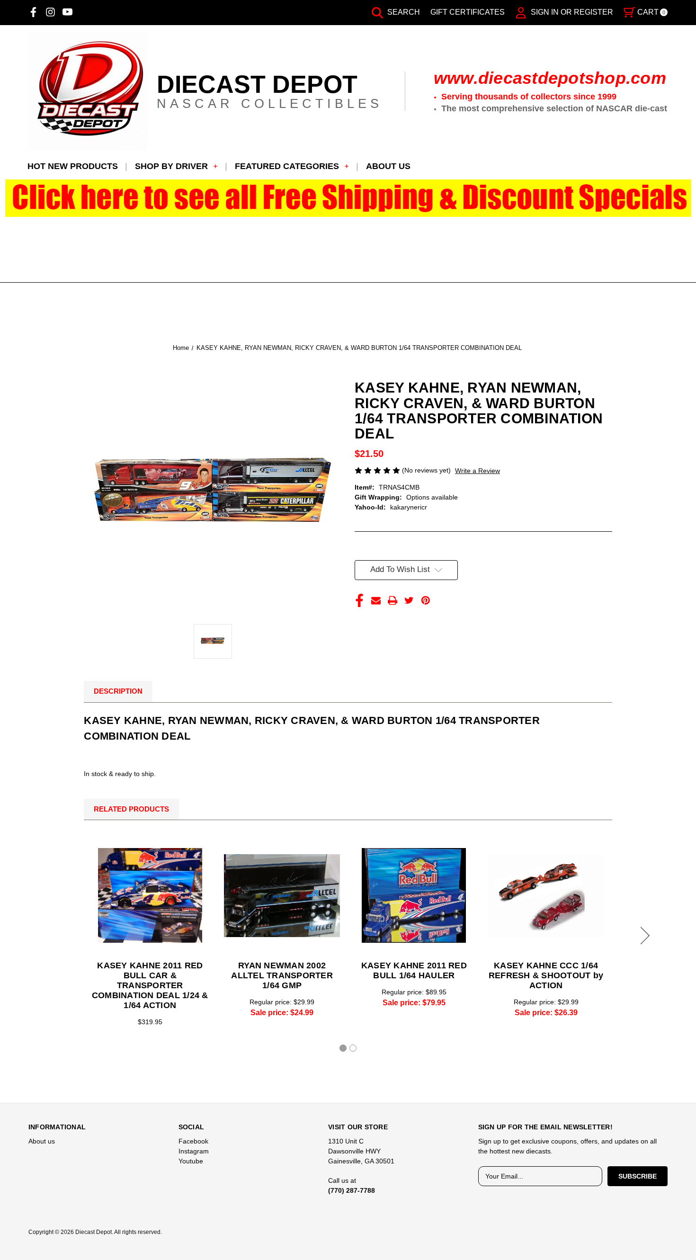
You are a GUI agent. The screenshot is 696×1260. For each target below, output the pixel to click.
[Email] (376, 600)
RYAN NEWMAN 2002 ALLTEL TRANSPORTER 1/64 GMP (282, 975)
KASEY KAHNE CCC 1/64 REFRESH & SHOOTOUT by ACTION (546, 975)
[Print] (392, 600)
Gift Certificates (467, 12)
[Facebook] (33, 12)
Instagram (193, 1151)
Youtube (190, 1161)
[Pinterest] (425, 600)
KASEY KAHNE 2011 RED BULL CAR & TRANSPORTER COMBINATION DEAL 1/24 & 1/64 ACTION (150, 985)
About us (388, 166)
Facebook (193, 1141)
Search (402, 12)
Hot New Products (72, 166)
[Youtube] (67, 12)
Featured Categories (287, 166)
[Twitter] (409, 600)
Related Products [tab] (131, 809)
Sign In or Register (571, 12)
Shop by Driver (171, 166)
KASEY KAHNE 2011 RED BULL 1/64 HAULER (414, 970)
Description (118, 691)
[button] (348, 198)
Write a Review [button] (477, 470)
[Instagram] (50, 12)
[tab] (343, 1048)
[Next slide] (643, 935)
